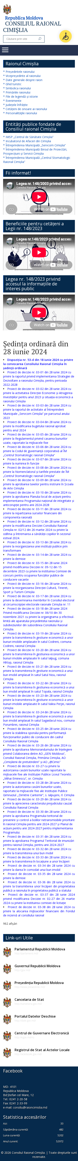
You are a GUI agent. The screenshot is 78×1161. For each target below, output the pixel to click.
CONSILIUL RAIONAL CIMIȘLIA (32, 26)
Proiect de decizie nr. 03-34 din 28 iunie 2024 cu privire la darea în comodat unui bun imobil (39, 868)
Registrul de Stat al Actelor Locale (42, 1050)
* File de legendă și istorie (20, 96)
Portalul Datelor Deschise (35, 1016)
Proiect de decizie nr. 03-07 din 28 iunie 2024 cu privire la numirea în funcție (37, 461)
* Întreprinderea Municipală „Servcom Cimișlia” (34, 145)
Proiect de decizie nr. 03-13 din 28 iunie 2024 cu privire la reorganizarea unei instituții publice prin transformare (37, 546)
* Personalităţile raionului (20, 113)
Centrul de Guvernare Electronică (42, 1033)
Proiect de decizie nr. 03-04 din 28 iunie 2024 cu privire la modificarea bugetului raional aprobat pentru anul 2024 (37, 426)
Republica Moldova (24, 18)
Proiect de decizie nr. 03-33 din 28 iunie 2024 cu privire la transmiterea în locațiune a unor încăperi (37, 859)
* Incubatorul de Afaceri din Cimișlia (27, 141)
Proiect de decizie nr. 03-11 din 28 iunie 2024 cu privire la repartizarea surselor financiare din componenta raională (37, 513)
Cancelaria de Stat (29, 999)
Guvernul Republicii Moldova (37, 966)
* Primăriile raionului (16, 92)
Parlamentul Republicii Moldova (40, 949)
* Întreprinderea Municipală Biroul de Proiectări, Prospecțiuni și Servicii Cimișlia (35, 151)
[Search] (39, 38)
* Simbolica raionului (17, 88)
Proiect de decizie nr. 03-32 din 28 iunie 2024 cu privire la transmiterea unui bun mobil (37, 851)
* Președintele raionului (19, 72)
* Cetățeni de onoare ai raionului (25, 109)
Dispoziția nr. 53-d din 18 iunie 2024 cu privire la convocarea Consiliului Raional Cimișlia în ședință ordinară (38, 364)
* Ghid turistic (12, 84)
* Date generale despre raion (22, 80)
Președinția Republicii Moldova (39, 982)
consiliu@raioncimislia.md (30, 1107)
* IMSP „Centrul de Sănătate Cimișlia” (28, 137)
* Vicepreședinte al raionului (22, 76)
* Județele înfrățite (15, 105)
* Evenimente (12, 101)
